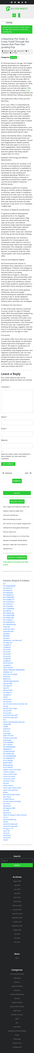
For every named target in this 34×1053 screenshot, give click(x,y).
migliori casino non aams (12, 770)
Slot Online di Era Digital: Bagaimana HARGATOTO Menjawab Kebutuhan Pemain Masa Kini (17, 528)
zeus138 (6, 810)
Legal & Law (17, 1010)
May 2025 (17, 942)
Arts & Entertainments (17, 974)
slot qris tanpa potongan (12, 801)
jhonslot (6, 783)
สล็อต (28, 90)
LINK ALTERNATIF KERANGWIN (14, 670)
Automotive (17, 978)
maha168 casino (9, 629)
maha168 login (8, 631)
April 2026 (17, 897)
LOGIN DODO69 (9, 751)
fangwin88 (7, 724)
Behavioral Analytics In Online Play (16, 536)
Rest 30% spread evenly (11, 795)
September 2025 (17, 926)
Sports (17, 1035)
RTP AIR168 (7, 611)
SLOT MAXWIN (8, 742)
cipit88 (5, 726)
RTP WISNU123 (8, 595)
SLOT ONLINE (8, 760)
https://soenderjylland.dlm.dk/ (14, 722)
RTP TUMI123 (8, 620)
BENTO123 (7, 679)
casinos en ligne (9, 772)
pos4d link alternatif (10, 715)
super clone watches (10, 790)
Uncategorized (17, 1047)
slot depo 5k (7, 643)
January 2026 (17, 909)
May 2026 (17, 893)
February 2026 (17, 905)
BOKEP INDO (7, 763)
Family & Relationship (17, 994)
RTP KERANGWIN (9, 747)
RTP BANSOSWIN (9, 586)
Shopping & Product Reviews (17, 1031)
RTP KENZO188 (8, 613)
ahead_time (20, 51)
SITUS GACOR (8, 663)
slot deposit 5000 (9, 808)
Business (17, 982)
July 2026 (17, 885)
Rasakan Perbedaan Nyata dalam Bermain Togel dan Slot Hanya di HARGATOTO (15, 544)
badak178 (6, 729)
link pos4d (6, 649)
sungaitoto (7, 645)
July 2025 (17, 934)
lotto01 (5, 840)
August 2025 (17, 930)
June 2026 (17, 889)
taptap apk (7, 806)
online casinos (8, 785)
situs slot (6, 731)
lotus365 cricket (8, 781)
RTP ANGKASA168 (9, 624)
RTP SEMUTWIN (8, 615)
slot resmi (6, 804)
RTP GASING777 (8, 600)
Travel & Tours (17, 1043)
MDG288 (6, 636)
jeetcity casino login (10, 708)
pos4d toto (7, 835)
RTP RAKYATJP (8, 593)
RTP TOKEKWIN (8, 609)
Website (4, 440)
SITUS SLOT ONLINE (10, 674)
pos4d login (7, 740)
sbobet (5, 822)
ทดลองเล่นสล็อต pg (9, 819)
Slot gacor (6, 638)
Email (4, 429)
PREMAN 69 (7, 749)
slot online (7, 797)
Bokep (5, 792)
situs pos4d (7, 699)
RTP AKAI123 (7, 590)
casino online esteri (10, 774)
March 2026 (17, 901)
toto (4, 720)
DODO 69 (6, 677)
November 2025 (17, 918)
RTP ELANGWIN (8, 597)
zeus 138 (6, 831)
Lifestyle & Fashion (17, 1014)
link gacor (6, 634)
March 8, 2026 (8, 51)
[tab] (14, 15)
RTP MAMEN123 (9, 622)
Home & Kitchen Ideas (17, 1006)
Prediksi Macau (8, 799)
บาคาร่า (5, 817)
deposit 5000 (7, 683)
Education (17, 990)
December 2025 (17, 914)
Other (17, 1019)
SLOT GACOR (7, 745)
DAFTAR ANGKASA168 (10, 681)
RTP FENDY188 (8, 618)
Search (17, 481)
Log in (17, 958)
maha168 (6, 627)
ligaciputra (7, 813)
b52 (4, 584)
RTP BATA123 (7, 588)
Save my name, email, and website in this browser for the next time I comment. (16, 456)
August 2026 (17, 881)
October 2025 (17, 922)
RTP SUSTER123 (8, 602)
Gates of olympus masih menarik (15, 815)
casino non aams (9, 776)
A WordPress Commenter (12, 562)
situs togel (7, 733)
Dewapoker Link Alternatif (12, 640)
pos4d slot (7, 838)
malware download (10, 738)
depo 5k (6, 688)
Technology (17, 1039)
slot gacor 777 (8, 829)
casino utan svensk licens (12, 788)
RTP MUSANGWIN (9, 756)
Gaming (9, 22)
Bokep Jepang (8, 765)
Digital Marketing (17, 986)
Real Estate (17, 1027)
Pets (17, 1023)
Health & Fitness (17, 1002)
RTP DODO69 (8, 606)
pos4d (5, 697)
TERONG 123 (7, 672)
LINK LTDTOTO (8, 736)
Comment (5, 387)
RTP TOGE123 (8, 604)
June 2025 (17, 938)
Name (4, 417)
